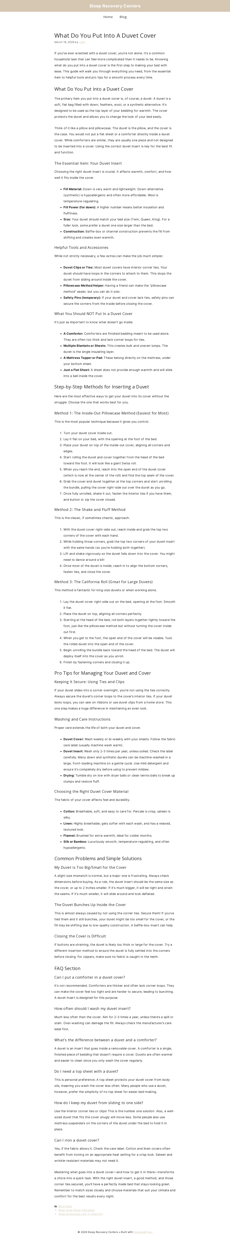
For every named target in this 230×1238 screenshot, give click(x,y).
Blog (123, 17)
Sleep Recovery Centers (115, 5)
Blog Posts (65, 1206)
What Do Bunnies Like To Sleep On (80, 1214)
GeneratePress (143, 1232)
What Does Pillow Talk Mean (76, 1210)
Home (108, 17)
